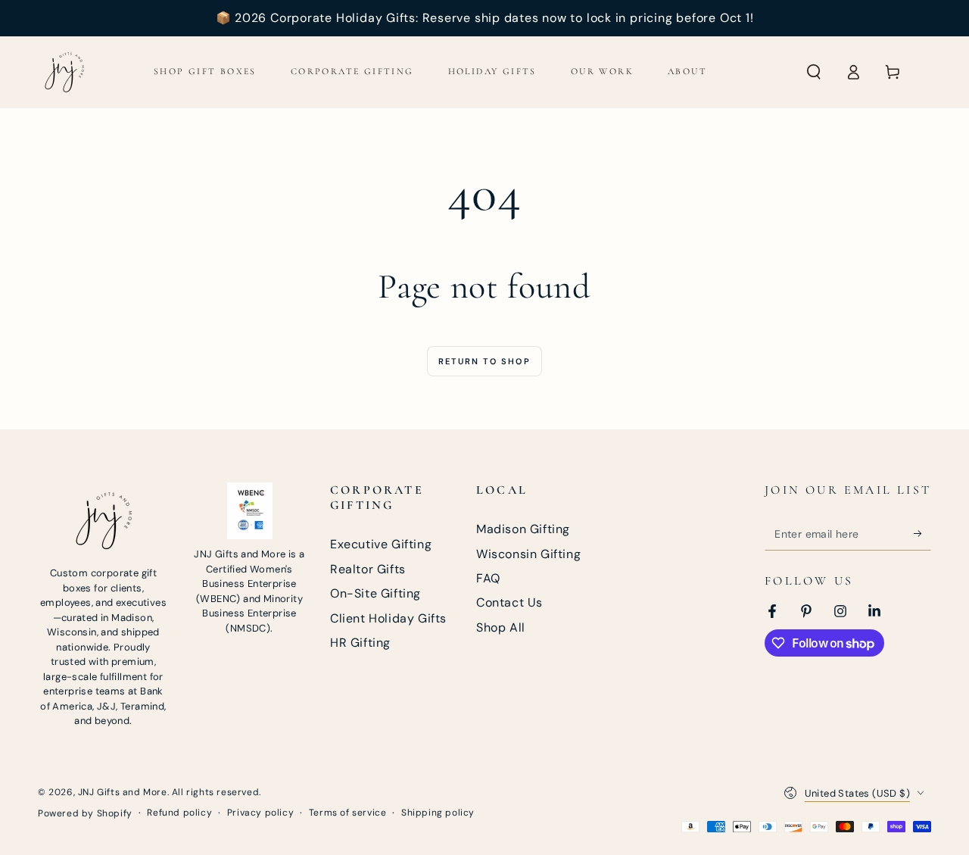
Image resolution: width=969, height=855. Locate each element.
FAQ (488, 578)
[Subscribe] (922, 533)
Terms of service (348, 813)
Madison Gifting (523, 529)
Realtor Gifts (368, 569)
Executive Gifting (381, 544)
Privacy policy (260, 813)
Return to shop (484, 361)
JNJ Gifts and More (122, 792)
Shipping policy (438, 813)
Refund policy (179, 813)
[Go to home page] (64, 71)
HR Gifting (360, 643)
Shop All (500, 627)
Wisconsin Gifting (528, 554)
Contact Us (509, 602)
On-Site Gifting (375, 593)
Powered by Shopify (85, 813)
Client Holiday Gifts (388, 618)
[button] (813, 72)
